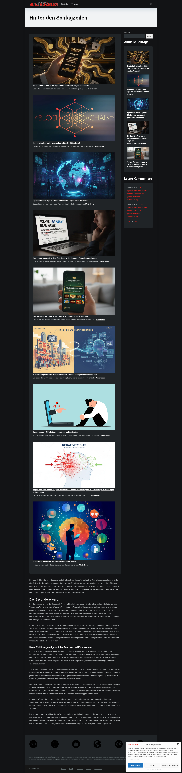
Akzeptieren (135, 765)
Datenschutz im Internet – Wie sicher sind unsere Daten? (54, 562)
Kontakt (71, 769)
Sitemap (63, 769)
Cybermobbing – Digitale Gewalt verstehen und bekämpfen (55, 432)
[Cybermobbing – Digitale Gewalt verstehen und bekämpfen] (74, 407)
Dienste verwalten (134, 760)
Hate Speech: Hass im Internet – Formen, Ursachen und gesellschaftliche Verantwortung (137, 194)
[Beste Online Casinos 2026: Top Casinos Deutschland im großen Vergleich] (74, 60)
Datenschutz (150, 769)
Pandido (137, 221)
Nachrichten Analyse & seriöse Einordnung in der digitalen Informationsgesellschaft (65, 258)
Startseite (64, 4)
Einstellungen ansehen (170, 765)
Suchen (127, 33)
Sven (129, 221)
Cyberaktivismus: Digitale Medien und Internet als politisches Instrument (60, 201)
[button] (178, 745)
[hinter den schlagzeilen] (43, 3)
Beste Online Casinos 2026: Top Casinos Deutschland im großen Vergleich (61, 86)
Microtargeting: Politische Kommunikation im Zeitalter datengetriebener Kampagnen (65, 375)
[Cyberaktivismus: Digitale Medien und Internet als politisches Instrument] (74, 175)
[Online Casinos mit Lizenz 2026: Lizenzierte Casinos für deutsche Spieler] (74, 291)
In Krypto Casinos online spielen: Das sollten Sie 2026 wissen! (56, 143)
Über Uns (88, 769)
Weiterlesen (92, 89)
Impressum (158, 769)
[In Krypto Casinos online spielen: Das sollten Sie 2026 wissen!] (74, 118)
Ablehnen (152, 765)
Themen (75, 4)
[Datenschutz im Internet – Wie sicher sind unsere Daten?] (74, 530)
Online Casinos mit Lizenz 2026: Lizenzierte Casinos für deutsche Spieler (60, 316)
